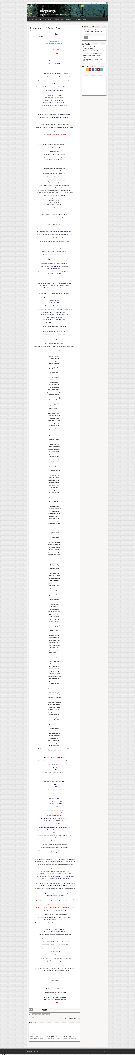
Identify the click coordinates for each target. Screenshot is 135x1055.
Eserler (84, 19)
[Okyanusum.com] (67, 10)
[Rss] (90, 3)
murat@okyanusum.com (33, 1051)
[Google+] (91, 3)
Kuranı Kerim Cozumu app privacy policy (93, 53)
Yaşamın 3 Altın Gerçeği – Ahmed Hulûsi (93, 50)
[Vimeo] (97, 3)
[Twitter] (94, 3)
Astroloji (75, 19)
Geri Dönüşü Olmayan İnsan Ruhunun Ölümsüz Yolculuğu (92, 47)
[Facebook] (93, 3)
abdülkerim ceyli (37, 1014)
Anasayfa (30, 19)
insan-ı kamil (46, 1014)
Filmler (44, 19)
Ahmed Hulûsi (37, 19)
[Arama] (107, 3)
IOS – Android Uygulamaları (34, 3)
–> (58, 1002)
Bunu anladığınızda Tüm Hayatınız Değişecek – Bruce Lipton (92, 56)
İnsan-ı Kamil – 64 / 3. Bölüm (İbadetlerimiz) (37, 1037)
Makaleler (56, 19)
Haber (62, 19)
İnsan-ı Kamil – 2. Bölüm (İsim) (69, 1018)
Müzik (79, 19)
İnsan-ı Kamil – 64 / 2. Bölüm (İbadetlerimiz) (53, 1037)
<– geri (53, 1002)
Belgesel (50, 19)
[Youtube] (96, 3)
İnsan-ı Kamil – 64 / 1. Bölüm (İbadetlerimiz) (70, 1037)
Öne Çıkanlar (68, 19)
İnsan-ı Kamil (44, 30)
